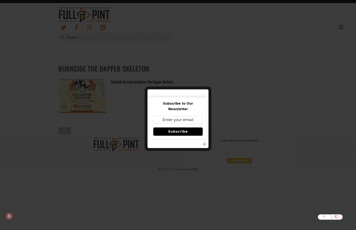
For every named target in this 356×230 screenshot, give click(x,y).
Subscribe (178, 131)
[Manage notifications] (9, 216)
